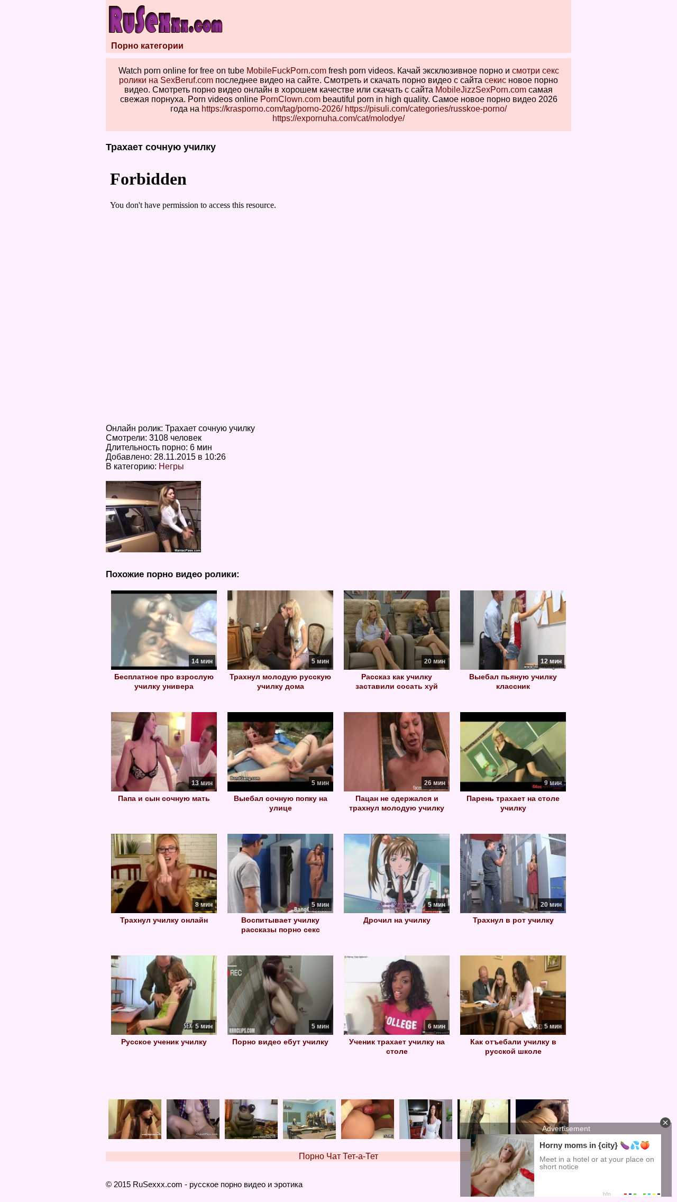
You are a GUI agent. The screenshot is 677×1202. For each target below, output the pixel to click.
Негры (171, 466)
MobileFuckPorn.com (286, 70)
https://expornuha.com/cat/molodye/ (338, 118)
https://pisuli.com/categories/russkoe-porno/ (426, 108)
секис (495, 80)
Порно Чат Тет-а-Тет (338, 1156)
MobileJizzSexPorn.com (480, 89)
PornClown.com (290, 99)
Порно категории (147, 45)
